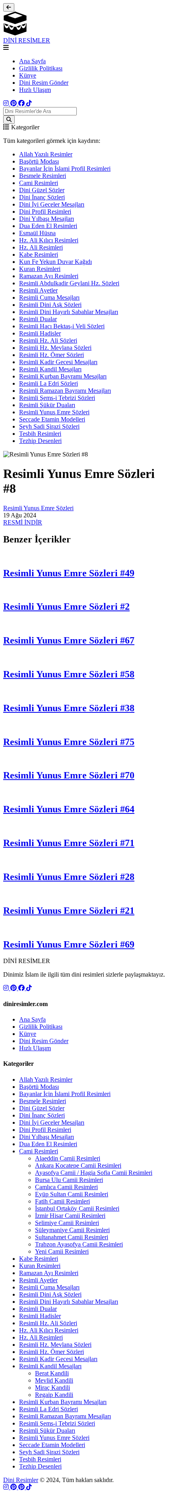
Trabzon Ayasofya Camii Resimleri (79, 1244)
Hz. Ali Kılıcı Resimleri (48, 240)
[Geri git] (8, 7)
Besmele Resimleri (42, 175)
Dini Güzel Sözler (41, 190)
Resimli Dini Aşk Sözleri (50, 304)
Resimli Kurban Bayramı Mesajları (63, 376)
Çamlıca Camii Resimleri (66, 1187)
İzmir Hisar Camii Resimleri (70, 1215)
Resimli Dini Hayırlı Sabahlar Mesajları (68, 311)
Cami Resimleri (38, 182)
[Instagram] (6, 103)
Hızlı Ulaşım (35, 89)
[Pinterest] (14, 103)
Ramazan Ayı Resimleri (48, 276)
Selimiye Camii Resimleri (67, 1222)
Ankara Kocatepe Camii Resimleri (78, 1165)
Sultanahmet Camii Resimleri (71, 1237)
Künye (27, 75)
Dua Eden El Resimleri (48, 225)
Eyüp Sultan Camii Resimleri (71, 1194)
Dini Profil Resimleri (45, 211)
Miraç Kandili (52, 1387)
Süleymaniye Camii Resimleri (72, 1230)
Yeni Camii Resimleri (62, 1251)
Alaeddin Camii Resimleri (67, 1158)
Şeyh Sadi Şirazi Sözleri (49, 426)
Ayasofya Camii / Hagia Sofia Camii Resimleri (93, 1172)
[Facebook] (22, 103)
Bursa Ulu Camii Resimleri (69, 1179)
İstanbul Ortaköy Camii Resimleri (77, 1208)
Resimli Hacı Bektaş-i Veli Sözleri (62, 326)
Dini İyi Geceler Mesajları (51, 204)
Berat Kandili (52, 1373)
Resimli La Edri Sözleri (48, 383)
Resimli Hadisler (40, 333)
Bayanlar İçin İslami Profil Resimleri (65, 168)
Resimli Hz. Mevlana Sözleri (55, 347)
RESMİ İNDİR (22, 522)
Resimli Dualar (38, 319)
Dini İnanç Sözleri (42, 197)
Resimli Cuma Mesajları (49, 297)
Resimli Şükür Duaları (47, 405)
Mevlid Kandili (54, 1380)
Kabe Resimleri (38, 254)
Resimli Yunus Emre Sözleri (54, 412)
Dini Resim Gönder (43, 82)
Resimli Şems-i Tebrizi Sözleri (57, 397)
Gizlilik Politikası (40, 68)
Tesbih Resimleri (40, 433)
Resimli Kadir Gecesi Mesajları (58, 362)
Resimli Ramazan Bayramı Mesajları (65, 390)
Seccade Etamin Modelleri (52, 419)
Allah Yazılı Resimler (45, 154)
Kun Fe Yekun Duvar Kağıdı (55, 261)
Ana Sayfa (32, 61)
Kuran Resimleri (39, 268)
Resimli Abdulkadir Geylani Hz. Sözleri (69, 283)
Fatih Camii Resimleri (62, 1201)
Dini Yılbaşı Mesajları (46, 218)
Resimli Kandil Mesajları (50, 369)
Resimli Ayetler (38, 290)
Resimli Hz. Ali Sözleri (48, 340)
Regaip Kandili (54, 1394)
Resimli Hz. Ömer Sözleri (51, 354)
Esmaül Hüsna (37, 233)
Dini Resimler (20, 1479)
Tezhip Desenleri (40, 440)
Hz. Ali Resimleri (41, 247)
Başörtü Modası (39, 161)
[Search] (9, 119)
